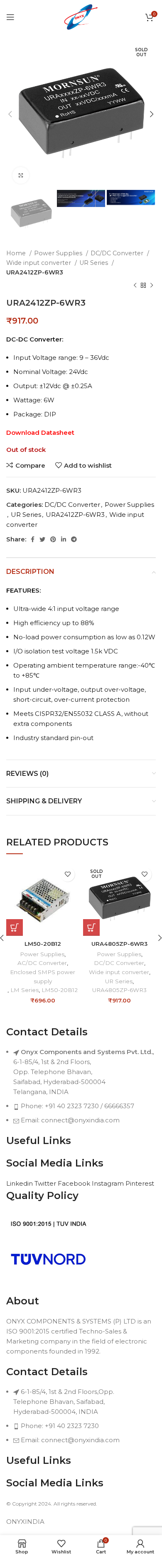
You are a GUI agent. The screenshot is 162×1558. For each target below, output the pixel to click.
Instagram (108, 1183)
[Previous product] (135, 285)
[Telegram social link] (74, 539)
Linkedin (20, 1183)
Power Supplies (59, 253)
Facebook (75, 1183)
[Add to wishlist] (67, 874)
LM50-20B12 (43, 943)
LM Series (24, 990)
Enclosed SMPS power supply (42, 977)
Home (16, 253)
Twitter (46, 1183)
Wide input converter (39, 263)
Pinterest (139, 1183)
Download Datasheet (40, 432)
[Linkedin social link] (64, 539)
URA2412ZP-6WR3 (34, 272)
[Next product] (151, 285)
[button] (14, 927)
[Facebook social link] (32, 539)
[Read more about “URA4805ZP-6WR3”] (91, 927)
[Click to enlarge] (20, 175)
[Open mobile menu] (10, 17)
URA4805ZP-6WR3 (119, 943)
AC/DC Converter (42, 963)
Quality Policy (42, 1195)
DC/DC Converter (118, 253)
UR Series (94, 263)
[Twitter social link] (42, 539)
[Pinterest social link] (53, 539)
